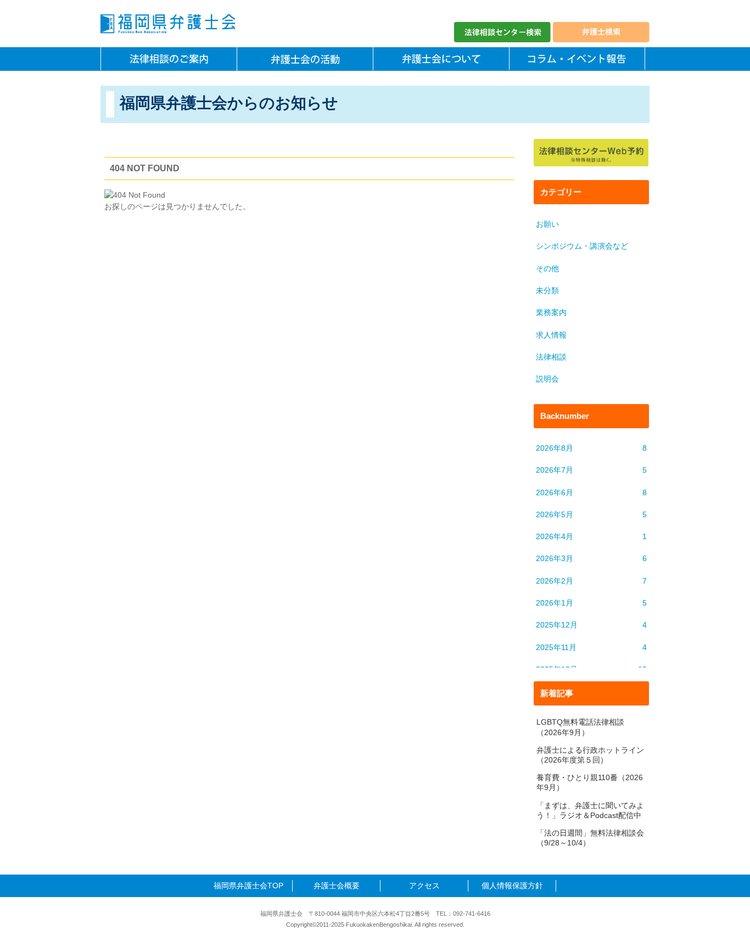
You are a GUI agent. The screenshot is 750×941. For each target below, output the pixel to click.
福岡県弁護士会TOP (248, 885)
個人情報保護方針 (512, 885)
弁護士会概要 (337, 885)
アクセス (424, 885)
